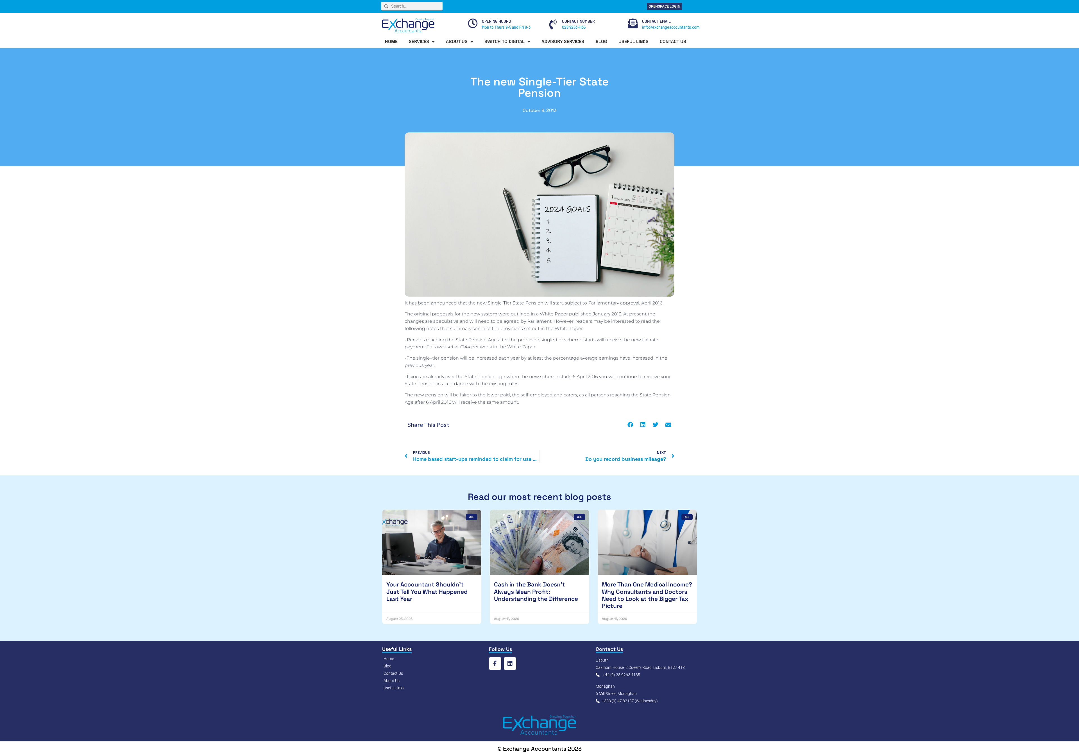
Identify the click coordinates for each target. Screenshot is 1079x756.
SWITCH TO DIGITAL (504, 41)
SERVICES (419, 41)
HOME (391, 41)
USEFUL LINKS (633, 41)
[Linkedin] (510, 663)
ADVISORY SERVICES (562, 41)
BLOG (601, 41)
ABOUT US (457, 41)
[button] (630, 425)
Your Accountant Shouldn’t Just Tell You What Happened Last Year (427, 591)
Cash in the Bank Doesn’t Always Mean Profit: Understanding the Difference (536, 591)
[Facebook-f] (495, 663)
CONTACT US (673, 41)
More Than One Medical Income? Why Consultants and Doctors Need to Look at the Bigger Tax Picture (647, 595)
